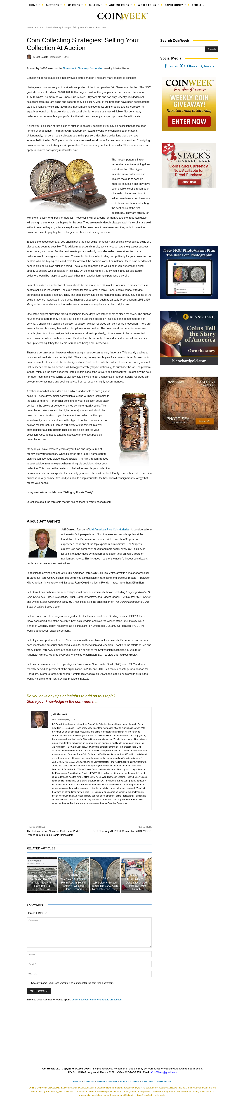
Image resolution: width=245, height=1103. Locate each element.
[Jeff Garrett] (29, 57)
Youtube (195, 66)
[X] (181, 66)
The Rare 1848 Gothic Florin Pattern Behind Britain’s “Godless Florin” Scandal (73, 884)
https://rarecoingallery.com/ (63, 719)
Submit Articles (164, 1081)
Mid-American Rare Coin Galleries (109, 529)
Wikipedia (210, 66)
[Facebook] (166, 66)
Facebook (173, 66)
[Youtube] (189, 66)
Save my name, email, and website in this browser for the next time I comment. (72, 983)
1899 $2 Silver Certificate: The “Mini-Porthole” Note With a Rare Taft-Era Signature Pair (42, 883)
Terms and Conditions (129, 1081)
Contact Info (89, 1081)
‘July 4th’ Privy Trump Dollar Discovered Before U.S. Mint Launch (136, 884)
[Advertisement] (189, 216)
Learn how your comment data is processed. (97, 999)
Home (30, 27)
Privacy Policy (148, 1081)
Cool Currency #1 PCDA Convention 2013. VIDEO (122, 831)
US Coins (104, 878)
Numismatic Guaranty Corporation (83, 68)
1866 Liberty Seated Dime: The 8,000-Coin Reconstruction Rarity (105, 886)
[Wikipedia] (203, 66)
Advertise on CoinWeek (107, 1081)
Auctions (39, 27)
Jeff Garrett (42, 57)
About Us (77, 1081)
